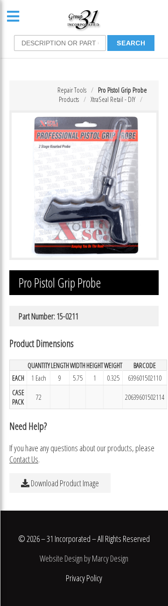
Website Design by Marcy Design (84, 558)
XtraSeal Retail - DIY (113, 99)
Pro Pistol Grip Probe (122, 89)
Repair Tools (71, 89)
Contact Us (23, 459)
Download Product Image (64, 483)
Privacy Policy (84, 578)
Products (69, 99)
